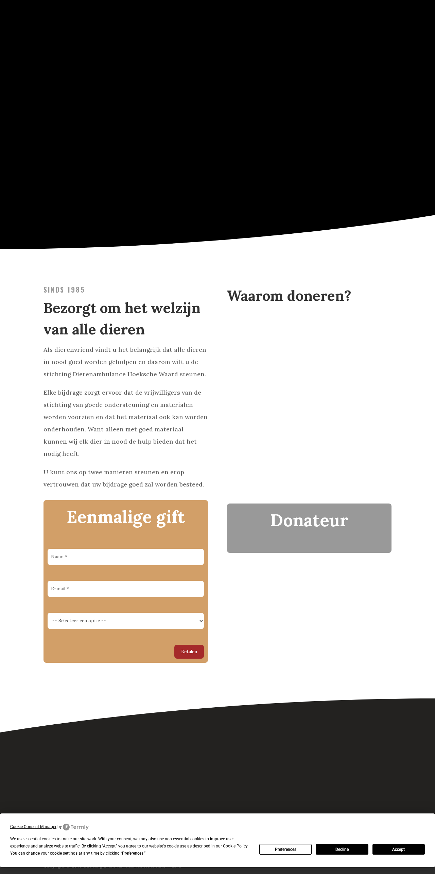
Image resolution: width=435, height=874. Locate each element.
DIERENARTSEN (307, 39)
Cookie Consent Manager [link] (33, 826)
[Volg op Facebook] (200, 781)
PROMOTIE (346, 39)
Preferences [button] (132, 853)
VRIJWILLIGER (258, 39)
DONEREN (222, 39)
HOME (195, 39)
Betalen (189, 652)
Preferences (285, 849)
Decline (342, 849)
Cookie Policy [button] (235, 846)
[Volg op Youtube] (234, 781)
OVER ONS (379, 39)
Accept (398, 849)
